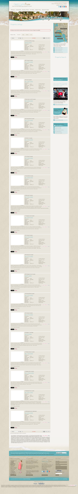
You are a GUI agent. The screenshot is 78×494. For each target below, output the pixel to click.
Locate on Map (41, 67)
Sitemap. (28, 478)
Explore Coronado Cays (58, 50)
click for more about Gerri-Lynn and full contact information (40, 454)
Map (23, 34)
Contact (40, 66)
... (47, 38)
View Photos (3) (41, 65)
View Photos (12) (41, 161)
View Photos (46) (41, 46)
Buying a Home (25, 9)
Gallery (27, 34)
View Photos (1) (41, 416)
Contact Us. (25, 478)
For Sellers (32, 9)
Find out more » (13, 475)
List (31, 34)
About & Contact (45, 9)
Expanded (18, 34)
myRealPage (65, 478)
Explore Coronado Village (58, 47)
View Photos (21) (41, 259)
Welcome (13, 9)
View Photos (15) (41, 279)
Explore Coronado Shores (58, 49)
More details (34, 53)
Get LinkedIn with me (58, 131)
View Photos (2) (41, 123)
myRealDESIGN (55, 478)
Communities (18, 9)
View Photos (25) (41, 104)
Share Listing (41, 49)
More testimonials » (29, 475)
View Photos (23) (41, 318)
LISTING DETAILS (42, 44)
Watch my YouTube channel (59, 104)
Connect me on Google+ (58, 132)
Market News (38, 9)
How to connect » (44, 475)
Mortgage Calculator (42, 48)
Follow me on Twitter (58, 128)
